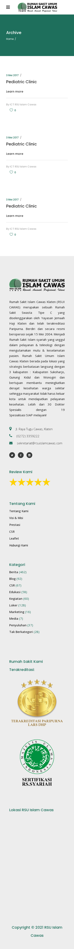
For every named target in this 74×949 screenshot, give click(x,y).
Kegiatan (15, 598)
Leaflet (14, 538)
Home (10, 39)
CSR (12, 532)
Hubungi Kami (18, 545)
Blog (12, 578)
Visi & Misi (16, 518)
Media (13, 618)
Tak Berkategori (21, 632)
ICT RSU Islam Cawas (23, 104)
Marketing (16, 612)
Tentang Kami (18, 511)
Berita (13, 572)
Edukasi (15, 592)
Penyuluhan (18, 625)
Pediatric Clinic (21, 82)
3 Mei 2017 (12, 75)
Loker (13, 605)
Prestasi (14, 525)
